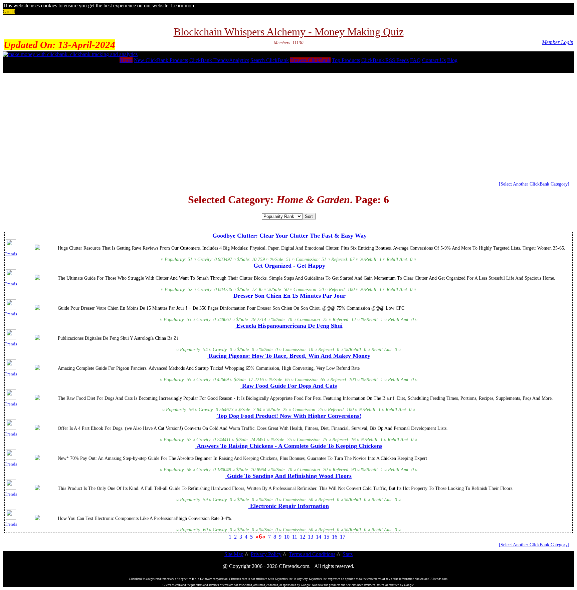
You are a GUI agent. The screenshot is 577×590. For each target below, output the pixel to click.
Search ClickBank (269, 60)
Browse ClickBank (310, 60)
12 (302, 537)
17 (342, 537)
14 (318, 537)
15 (326, 537)
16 (334, 537)
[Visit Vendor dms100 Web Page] (37, 459)
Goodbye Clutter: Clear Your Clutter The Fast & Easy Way (289, 235)
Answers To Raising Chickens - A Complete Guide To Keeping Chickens (288, 445)
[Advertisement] (288, 124)
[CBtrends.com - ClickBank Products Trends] (70, 54)
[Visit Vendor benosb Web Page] (37, 489)
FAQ (415, 60)
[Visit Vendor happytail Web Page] (37, 428)
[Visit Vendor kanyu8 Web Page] (37, 338)
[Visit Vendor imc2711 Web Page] (37, 368)
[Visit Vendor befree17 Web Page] (37, 278)
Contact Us (434, 60)
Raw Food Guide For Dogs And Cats (288, 385)
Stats (348, 554)
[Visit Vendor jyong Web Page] (37, 519)
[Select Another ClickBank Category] (534, 184)
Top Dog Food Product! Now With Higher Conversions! (288, 415)
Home (126, 60)
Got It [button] (9, 11)
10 (287, 537)
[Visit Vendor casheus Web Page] (37, 398)
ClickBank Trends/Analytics (219, 60)
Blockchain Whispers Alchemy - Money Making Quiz (289, 32)
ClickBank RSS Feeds (385, 60)
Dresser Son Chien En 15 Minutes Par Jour (289, 295)
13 (310, 537)
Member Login (557, 42)
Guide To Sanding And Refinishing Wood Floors (288, 476)
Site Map (233, 554)
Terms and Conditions (312, 554)
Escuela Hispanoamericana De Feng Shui (289, 325)
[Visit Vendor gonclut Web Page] (37, 248)
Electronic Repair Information (288, 506)
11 (294, 537)
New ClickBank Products (161, 60)
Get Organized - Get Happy (288, 265)
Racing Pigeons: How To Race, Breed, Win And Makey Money (288, 355)
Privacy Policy (266, 554)
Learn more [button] (183, 5)
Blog (452, 60)
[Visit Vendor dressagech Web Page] (37, 308)
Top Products (346, 60)
